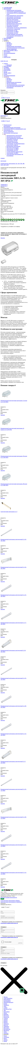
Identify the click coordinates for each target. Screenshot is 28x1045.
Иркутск (6, 1025)
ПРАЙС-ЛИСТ (7, 73)
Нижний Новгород (8, 1002)
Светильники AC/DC (12, 30)
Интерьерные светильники (13, 21)
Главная (6, 63)
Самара (5, 1007)
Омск (5, 1006)
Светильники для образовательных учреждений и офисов (15, 144)
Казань (5, 1003)
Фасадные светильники (13, 25)
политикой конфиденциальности (9, 923)
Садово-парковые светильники (14, 34)
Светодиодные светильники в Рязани (10, 900)
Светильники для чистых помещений (9, 131)
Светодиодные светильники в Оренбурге (11, 902)
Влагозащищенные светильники (15, 15)
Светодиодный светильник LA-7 (9, 511)
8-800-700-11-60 (4, 61)
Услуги (5, 71)
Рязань (5, 1035)
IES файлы (9, 43)
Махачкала (6, 1030)
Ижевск (6, 1021)
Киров (5, 1041)
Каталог (9, 42)
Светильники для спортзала (14, 17)
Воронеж (6, 1014)
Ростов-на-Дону (8, 1009)
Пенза (5, 1038)
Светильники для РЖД (12, 153)
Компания (9, 64)
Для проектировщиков (9, 75)
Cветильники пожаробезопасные (15, 11)
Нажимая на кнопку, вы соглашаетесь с (12, 922)
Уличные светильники (12, 22)
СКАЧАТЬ (6, 77)
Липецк (6, 1039)
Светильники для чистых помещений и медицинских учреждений (17, 28)
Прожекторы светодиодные (14, 18)
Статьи (5, 74)
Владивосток (7, 1029)
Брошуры (9, 45)
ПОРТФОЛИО (7, 66)
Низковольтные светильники (14, 10)
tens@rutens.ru (4, 115)
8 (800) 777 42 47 (5, 97)
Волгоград (6, 1015)
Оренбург (6, 1033)
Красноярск (7, 1011)
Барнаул (6, 1022)
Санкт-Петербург (8, 998)
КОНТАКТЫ (7, 70)
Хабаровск (6, 1026)
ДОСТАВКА (7, 69)
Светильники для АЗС (12, 33)
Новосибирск (7, 999)
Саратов (6, 1018)
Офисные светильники (12, 19)
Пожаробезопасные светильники (12, 127)
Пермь (5, 1013)
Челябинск (6, 1005)
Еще (5, 134)
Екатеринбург (7, 1001)
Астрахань (6, 1037)
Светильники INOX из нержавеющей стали (15, 128)
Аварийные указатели (12, 26)
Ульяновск (6, 1023)
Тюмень (6, 1019)
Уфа (5, 1010)
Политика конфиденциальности (9, 897)
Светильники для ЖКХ (13, 31)
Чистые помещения (12, 49)
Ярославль (6, 1027)
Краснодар (6, 1017)
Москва (5, 997)
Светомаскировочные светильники (16, 47)
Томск (5, 1031)
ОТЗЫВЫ (6, 67)
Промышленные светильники (14, 23)
